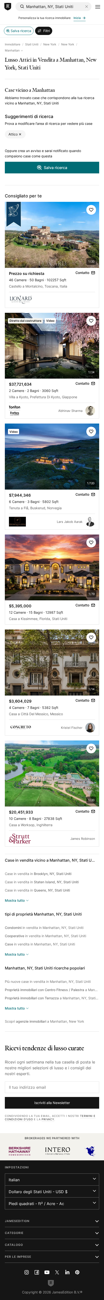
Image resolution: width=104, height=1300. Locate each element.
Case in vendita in (38, 874)
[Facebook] (36, 1272)
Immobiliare (12, 44)
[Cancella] (86, 6)
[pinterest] (77, 1272)
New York (49, 44)
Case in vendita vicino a (51, 860)
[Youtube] (47, 1272)
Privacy (48, 1119)
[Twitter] (57, 1272)
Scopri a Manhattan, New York (44, 1021)
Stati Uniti (31, 44)
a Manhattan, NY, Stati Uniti (52, 990)
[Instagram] (26, 1272)
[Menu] (97, 7)
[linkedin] (67, 1272)
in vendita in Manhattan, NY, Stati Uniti (44, 928)
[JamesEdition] (7, 7)
